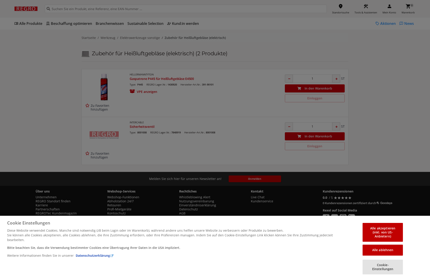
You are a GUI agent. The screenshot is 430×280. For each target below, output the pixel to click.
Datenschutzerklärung (93, 255)
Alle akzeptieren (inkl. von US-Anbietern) (382, 232)
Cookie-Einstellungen (382, 267)
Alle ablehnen (382, 250)
